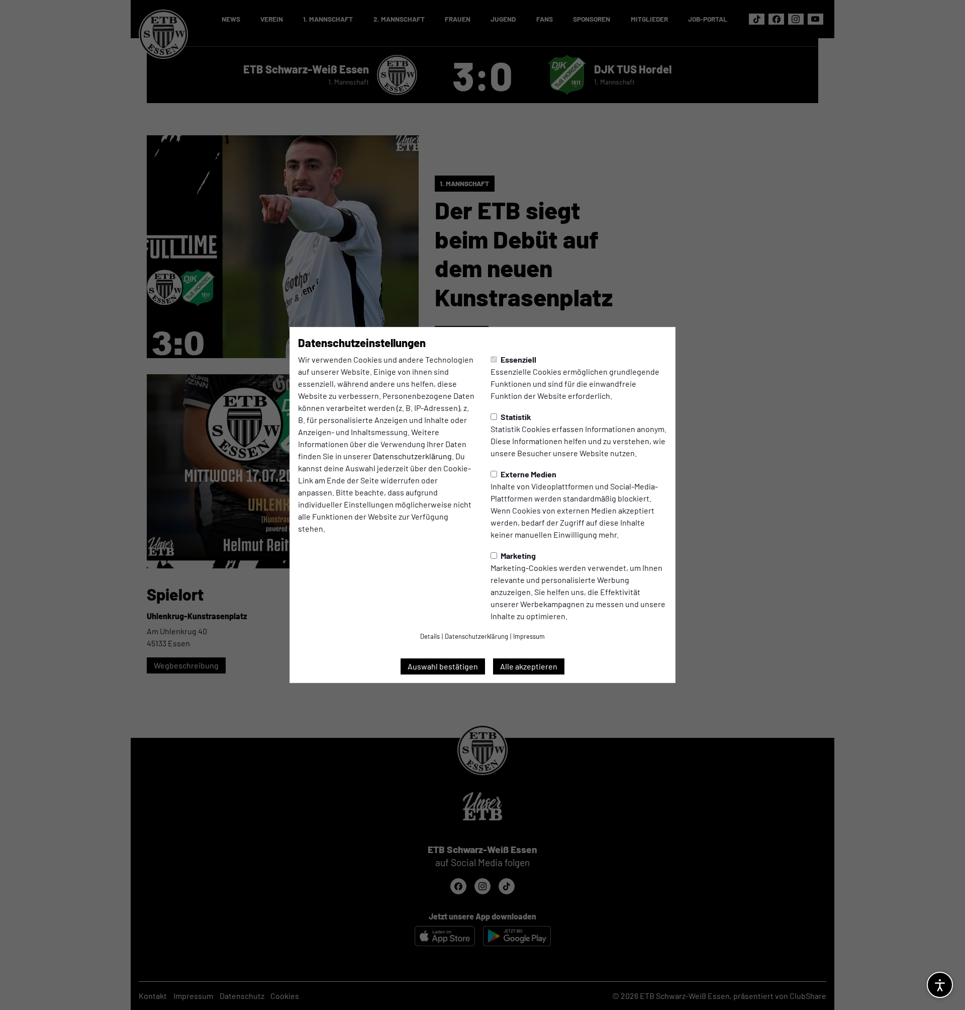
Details (430, 636)
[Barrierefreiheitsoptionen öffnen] (940, 985)
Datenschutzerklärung (412, 456)
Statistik (515, 417)
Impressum (529, 636)
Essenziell (517, 359)
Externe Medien (527, 474)
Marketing (517, 555)
